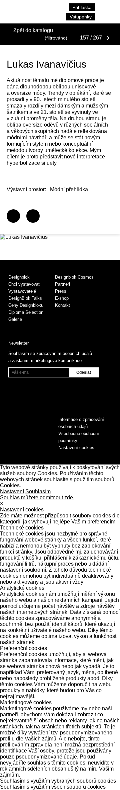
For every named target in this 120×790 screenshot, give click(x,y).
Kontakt (62, 305)
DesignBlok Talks (25, 298)
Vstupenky (81, 16)
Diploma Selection (25, 312)
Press (60, 291)
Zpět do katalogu (33, 30)
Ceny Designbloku (25, 305)
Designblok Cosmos (74, 277)
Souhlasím (38, 491)
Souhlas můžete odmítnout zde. (37, 497)
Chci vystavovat (24, 284)
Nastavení (12, 491)
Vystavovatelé (22, 291)
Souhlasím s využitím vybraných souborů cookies (58, 781)
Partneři (62, 284)
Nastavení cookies (76, 447)
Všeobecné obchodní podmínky (78, 437)
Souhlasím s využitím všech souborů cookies (53, 787)
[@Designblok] (33, 216)
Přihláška (82, 7)
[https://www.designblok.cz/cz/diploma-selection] (13, 216)
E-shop (62, 298)
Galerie (15, 319)
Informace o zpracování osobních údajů (81, 423)
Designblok (19, 277)
